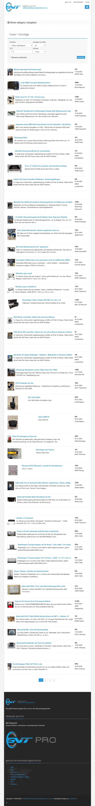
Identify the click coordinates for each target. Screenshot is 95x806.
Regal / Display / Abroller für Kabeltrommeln (31, 571)
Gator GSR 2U (43, 417)
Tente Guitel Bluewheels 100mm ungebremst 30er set (38, 230)
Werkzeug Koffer (20, 137)
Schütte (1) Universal (24, 518)
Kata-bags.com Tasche (45, 449)
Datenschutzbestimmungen (19, 777)
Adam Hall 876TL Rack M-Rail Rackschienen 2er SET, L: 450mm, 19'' (42, 616)
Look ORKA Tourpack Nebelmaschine (35, 82)
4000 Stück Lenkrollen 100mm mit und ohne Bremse (34, 317)
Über (12, 767)
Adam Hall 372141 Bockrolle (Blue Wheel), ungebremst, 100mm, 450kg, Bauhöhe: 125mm (43, 483)
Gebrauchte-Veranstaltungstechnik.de (35, 798)
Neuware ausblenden (19, 57)
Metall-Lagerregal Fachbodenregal (27, 69)
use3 (51, 798)
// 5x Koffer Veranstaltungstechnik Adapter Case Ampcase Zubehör (40, 217)
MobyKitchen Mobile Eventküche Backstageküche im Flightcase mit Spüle (43, 202)
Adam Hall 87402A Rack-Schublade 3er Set (34, 497)
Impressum (14, 772)
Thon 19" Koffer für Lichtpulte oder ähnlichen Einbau (46, 166)
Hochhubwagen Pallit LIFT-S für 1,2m (27, 664)
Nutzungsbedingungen (17, 774)
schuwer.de (73, 798)
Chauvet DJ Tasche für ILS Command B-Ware (32, 601)
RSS (12, 782)
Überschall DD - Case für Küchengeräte (32, 629)
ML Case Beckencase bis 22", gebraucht (32, 247)
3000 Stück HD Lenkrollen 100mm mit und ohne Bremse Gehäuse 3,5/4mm (43, 332)
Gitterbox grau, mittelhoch (25, 286)
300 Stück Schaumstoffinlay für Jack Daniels (32, 151)
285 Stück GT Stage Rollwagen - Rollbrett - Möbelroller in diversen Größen (43, 355)
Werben (13, 779)
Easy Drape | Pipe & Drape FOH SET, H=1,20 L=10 (41, 300)
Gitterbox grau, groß (24, 273)
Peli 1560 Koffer (34, 397)
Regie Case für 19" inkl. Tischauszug (29, 97)
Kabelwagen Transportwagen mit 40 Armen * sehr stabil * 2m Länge (44, 544)
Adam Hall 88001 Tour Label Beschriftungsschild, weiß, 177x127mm (43, 586)
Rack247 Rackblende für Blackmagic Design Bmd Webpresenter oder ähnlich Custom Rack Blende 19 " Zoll (43, 111)
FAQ (11, 769)
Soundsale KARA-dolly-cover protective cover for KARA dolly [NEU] (43, 260)
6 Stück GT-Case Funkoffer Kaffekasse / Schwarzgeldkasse (36, 179)
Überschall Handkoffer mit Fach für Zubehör (34, 643)
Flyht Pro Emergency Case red (24, 436)
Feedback (13, 784)
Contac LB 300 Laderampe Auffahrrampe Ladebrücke (38, 531)
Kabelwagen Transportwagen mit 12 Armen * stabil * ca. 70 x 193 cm (44, 558)
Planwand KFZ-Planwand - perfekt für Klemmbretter (42, 466)
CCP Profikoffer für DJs (24, 383)
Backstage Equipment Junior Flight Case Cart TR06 (36, 370)
